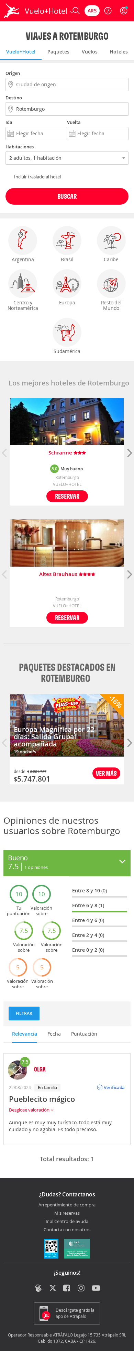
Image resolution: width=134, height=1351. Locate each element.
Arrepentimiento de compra (67, 1205)
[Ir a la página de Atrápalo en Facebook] (67, 1288)
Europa (67, 302)
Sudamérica (67, 351)
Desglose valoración (30, 1110)
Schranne (61, 453)
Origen (12, 73)
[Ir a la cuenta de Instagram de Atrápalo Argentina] (82, 1288)
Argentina (23, 259)
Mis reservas (67, 1213)
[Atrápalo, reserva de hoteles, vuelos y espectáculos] (11, 10)
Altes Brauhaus (59, 574)
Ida (8, 122)
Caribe (111, 259)
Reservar (67, 496)
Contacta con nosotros (67, 1230)
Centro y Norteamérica (23, 305)
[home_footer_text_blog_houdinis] (38, 1287)
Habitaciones (19, 147)
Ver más (106, 773)
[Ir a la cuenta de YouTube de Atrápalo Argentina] (96, 1288)
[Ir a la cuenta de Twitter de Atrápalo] (53, 1288)
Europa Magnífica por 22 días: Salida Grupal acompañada (54, 736)
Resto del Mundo (111, 305)
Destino (13, 98)
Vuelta (74, 122)
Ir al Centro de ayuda (67, 1221)
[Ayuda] (108, 11)
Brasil (67, 259)
